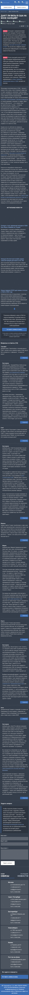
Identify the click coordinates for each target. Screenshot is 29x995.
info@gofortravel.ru (16, 904)
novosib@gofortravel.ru (17, 935)
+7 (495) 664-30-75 (15, 887)
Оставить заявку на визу (14, 329)
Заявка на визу (8, 7)
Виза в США (4, 11)
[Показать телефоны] (16, 2)
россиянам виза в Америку (17, 372)
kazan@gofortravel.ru (16, 949)
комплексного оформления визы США (13, 683)
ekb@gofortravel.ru (16, 920)
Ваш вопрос (4, 848)
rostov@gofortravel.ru (16, 964)
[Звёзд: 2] (10, 22)
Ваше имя (4, 836)
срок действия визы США (15, 599)
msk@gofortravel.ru (16, 889)
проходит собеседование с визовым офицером (14, 99)
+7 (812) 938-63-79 (15, 901)
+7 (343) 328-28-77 (15, 918)
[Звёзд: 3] (16, 22)
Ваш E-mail (4, 841)
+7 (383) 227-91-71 (15, 932)
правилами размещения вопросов (13, 824)
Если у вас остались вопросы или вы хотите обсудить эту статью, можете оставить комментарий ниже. (14, 335)
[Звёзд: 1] (4, 22)
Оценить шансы (21, 7)
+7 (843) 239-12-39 (15, 947)
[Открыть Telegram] (23, 2)
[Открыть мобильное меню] (26, 2)
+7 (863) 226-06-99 (15, 962)
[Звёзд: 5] (4, 24)
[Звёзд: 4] (22, 22)
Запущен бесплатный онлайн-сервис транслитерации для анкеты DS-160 (12, 259)
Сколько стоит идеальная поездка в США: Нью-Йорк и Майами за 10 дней (14, 226)
